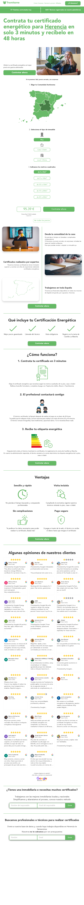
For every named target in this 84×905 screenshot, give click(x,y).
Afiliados (58, 3)
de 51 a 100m (42, 178)
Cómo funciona (38, 3)
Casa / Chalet (42, 150)
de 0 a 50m (42, 172)
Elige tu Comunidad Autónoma (43, 85)
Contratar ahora (19, 73)
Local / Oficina (42, 160)
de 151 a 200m (42, 191)
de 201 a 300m (42, 197)
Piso (42, 140)
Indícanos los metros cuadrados (43, 167)
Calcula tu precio (49, 3)
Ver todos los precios (42, 220)
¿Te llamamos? (73, 3)
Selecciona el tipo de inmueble (43, 130)
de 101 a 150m (42, 184)
